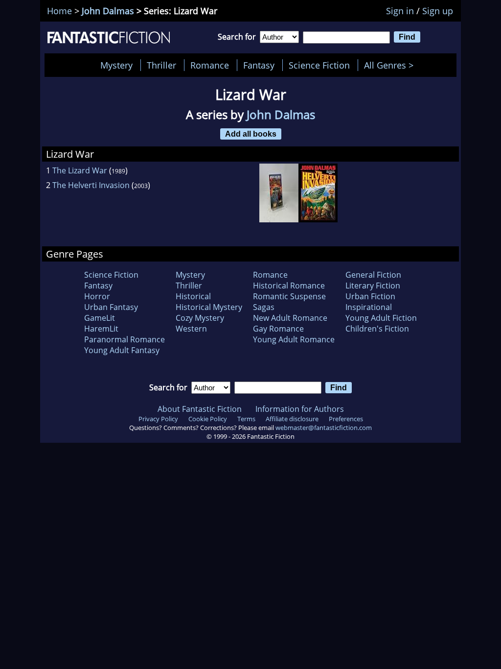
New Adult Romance (290, 317)
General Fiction (373, 274)
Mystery (116, 65)
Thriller (161, 65)
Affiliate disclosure (292, 418)
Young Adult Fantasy (121, 350)
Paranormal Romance (124, 339)
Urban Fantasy (111, 307)
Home (59, 11)
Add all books (250, 133)
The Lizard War (79, 170)
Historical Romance (289, 285)
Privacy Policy (158, 418)
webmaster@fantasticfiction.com (323, 427)
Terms (246, 418)
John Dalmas (108, 11)
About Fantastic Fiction (200, 409)
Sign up (437, 11)
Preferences (346, 418)
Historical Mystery (209, 307)
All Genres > (391, 65)
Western (191, 328)
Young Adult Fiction (381, 317)
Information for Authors (299, 409)
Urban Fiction (370, 296)
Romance (209, 65)
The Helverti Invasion (91, 185)
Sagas (263, 307)
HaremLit (101, 328)
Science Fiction (319, 65)
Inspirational (368, 307)
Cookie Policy (207, 418)
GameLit (99, 317)
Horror (97, 296)
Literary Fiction (372, 285)
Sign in (400, 11)
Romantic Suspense (289, 296)
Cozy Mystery (200, 317)
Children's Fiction (377, 328)
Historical (193, 296)
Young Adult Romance (294, 339)
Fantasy (258, 65)
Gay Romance (278, 328)
